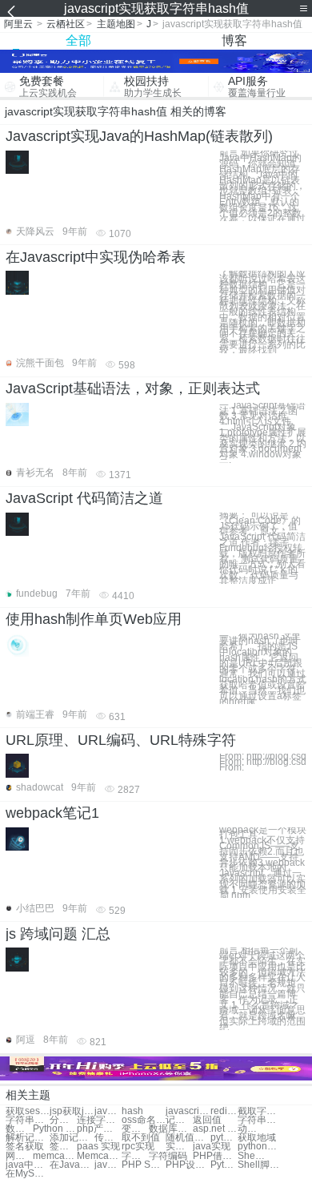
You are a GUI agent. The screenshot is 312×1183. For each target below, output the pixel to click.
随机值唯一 (188, 1137)
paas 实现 (98, 1146)
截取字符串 (260, 1111)
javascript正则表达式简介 (108, 1165)
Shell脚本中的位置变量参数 (260, 1165)
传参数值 (108, 1137)
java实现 (211, 1146)
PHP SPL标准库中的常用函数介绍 (144, 1165)
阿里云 (18, 24)
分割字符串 (63, 1120)
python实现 (260, 1146)
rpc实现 (138, 1146)
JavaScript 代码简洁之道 (84, 498)
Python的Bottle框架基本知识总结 (224, 1165)
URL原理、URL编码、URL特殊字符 (121, 740)
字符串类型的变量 (260, 1120)
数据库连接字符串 (171, 1129)
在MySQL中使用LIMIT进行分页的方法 (28, 1173)
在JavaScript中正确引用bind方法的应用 (72, 1165)
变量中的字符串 (135, 1129)
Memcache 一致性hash (99, 1156)
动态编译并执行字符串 (251, 1129)
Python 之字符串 (55, 1129)
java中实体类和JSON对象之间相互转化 (28, 1165)
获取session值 (28, 1111)
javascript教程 (108, 1111)
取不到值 (141, 1137)
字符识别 (135, 1156)
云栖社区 (65, 24)
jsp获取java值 (72, 1111)
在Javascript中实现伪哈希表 (96, 257)
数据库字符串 (19, 1129)
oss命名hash (144, 1120)
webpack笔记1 (52, 813)
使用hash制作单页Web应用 (94, 619)
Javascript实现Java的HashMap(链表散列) (139, 136)
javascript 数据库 (188, 1111)
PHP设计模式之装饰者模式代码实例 (188, 1165)
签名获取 (25, 1146)
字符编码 (168, 1156)
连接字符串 (99, 1120)
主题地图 (116, 24)
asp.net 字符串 (215, 1129)
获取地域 (257, 1137)
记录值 (179, 1120)
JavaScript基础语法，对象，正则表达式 (133, 388)
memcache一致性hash (55, 1156)
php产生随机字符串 (99, 1129)
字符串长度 (28, 1120)
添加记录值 (72, 1137)
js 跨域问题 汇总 (58, 934)
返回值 (207, 1120)
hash (132, 1111)
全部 (78, 40)
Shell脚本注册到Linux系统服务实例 (251, 1156)
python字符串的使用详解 (224, 1137)
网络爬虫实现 (19, 1156)
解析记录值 (28, 1137)
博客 (234, 40)
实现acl (179, 1146)
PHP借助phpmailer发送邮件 (215, 1156)
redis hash (224, 1111)
